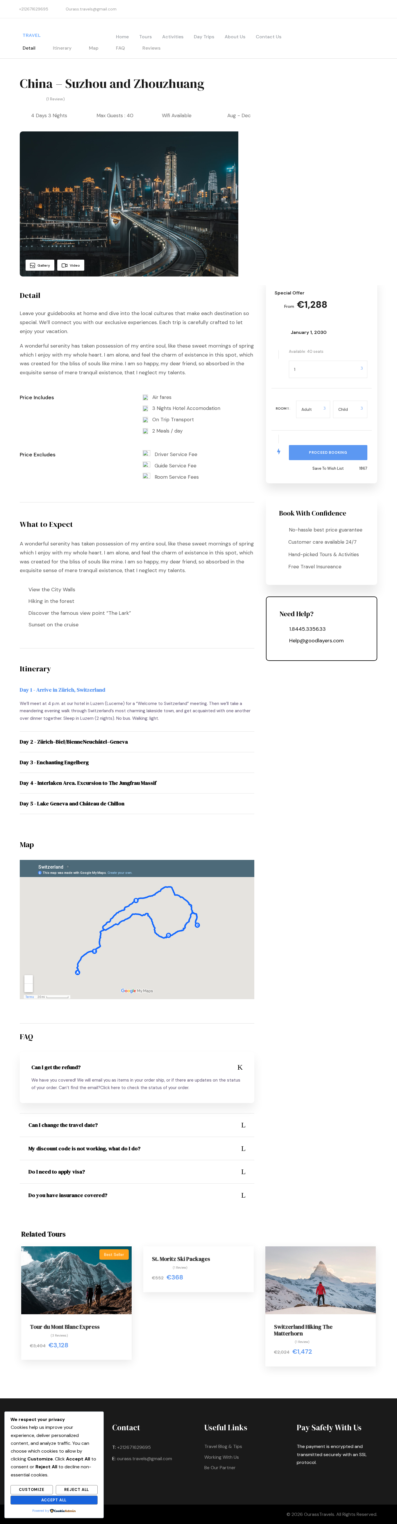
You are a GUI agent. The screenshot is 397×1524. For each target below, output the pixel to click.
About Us (235, 37)
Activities (172, 37)
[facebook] (383, 9)
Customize (31, 1489)
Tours (145, 37)
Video (75, 265)
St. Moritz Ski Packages (181, 1259)
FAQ (120, 48)
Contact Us (268, 37)
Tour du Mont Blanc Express (65, 1326)
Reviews (151, 48)
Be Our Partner (220, 1468)
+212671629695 (134, 1447)
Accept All (54, 1500)
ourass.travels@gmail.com (144, 1459)
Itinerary (62, 48)
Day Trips (204, 37)
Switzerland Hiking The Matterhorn (303, 1330)
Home (122, 37)
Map (94, 48)
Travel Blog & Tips (223, 1446)
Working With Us (221, 1457)
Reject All (76, 1489)
